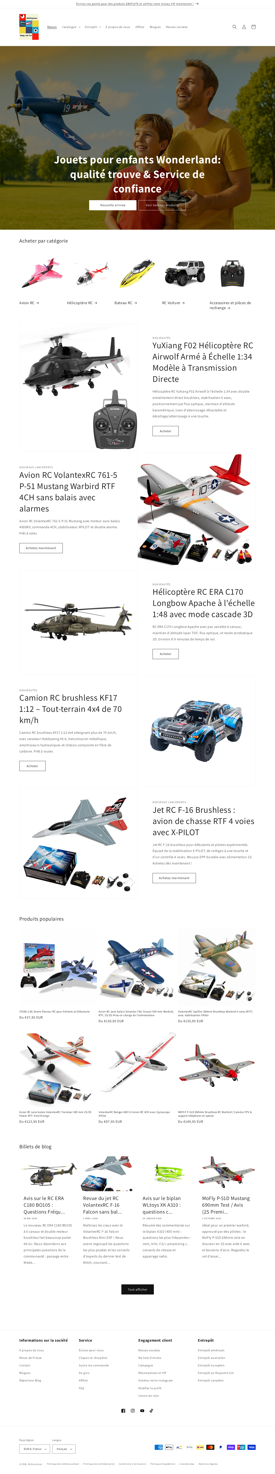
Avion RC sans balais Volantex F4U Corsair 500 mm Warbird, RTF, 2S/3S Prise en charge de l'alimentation (136, 1013)
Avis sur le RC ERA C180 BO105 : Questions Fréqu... (44, 1205)
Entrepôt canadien (211, 1381)
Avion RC (27, 302)
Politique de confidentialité (99, 1463)
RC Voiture (171, 302)
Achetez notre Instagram (155, 1381)
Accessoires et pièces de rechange (230, 305)
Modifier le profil (150, 1388)
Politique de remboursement (63, 1463)
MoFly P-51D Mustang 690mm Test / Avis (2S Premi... (226, 1205)
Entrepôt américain (211, 1350)
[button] (71, 26)
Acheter (165, 431)
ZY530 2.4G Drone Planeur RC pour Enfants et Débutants (54, 1011)
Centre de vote (148, 1396)
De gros (84, 1373)
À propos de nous (31, 1350)
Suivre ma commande (94, 1365)
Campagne (145, 1365)
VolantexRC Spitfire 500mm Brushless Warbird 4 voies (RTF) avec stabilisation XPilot (215, 1013)
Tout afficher (137, 1289)
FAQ (81, 1388)
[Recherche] (234, 27)
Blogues (25, 1373)
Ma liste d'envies (149, 1358)
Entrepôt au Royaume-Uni (216, 1373)
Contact (24, 1365)
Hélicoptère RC (80, 302)
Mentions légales (208, 1463)
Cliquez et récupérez (93, 1358)
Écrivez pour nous (91, 1350)
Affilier (83, 1381)
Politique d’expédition (162, 1463)
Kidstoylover (35, 1464)
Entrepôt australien (211, 1358)
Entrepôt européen (211, 1365)
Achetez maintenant (41, 548)
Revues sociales (149, 1350)
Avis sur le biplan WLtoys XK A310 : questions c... (162, 1205)
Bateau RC (123, 302)
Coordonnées (187, 1463)
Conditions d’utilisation (132, 1463)
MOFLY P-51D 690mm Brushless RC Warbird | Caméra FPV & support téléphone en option (215, 1114)
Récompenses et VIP (152, 1373)
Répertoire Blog (30, 1381)
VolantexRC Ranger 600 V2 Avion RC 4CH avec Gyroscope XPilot (134, 1114)
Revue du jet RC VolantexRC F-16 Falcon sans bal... (102, 1205)
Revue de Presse (30, 1358)
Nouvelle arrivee (112, 205)
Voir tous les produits (162, 205)
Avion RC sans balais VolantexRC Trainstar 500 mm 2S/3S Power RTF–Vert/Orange (55, 1114)
